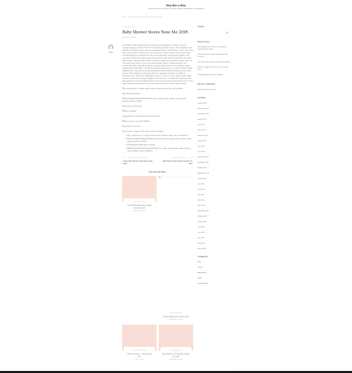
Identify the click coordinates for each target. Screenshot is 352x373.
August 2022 (202, 141)
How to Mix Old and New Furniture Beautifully (214, 62)
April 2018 (201, 243)
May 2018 (201, 238)
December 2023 (203, 108)
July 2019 (201, 184)
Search (201, 26)
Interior (200, 267)
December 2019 (203, 157)
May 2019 (201, 194)
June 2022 (201, 151)
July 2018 (201, 227)
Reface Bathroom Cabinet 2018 (176, 317)
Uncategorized (128, 27)
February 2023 (203, 135)
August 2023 (202, 119)
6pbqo (111, 52)
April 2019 (201, 200)
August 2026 (202, 103)
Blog (199, 262)
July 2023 (201, 124)
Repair (200, 278)
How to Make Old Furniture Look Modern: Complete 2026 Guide (212, 48)
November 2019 (203, 162)
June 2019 (201, 189)
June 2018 (201, 232)
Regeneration (202, 272)
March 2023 (202, 130)
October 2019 (202, 167)
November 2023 (203, 114)
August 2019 (202, 178)
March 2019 (202, 205)
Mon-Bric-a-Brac (176, 5)
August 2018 (202, 221)
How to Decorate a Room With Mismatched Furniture (213, 55)
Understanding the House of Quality (210, 74)
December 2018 (203, 211)
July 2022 (201, 146)
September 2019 (203, 173)
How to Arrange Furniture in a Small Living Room (213, 68)
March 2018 (202, 248)
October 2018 (202, 216)
